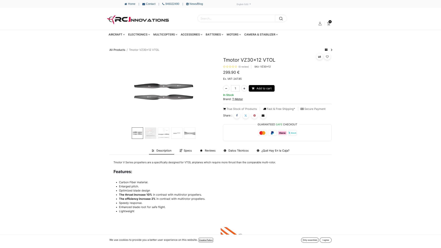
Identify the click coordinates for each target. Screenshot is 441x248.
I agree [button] (325, 240)
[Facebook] (237, 115)
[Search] (281, 18)
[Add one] (244, 88)
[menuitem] (329, 23)
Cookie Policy (206, 240)
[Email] (263, 115)
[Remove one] (226, 88)
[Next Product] (331, 49)
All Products (117, 49)
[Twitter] (245, 115)
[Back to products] (326, 50)
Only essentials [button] (310, 240)
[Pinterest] (254, 115)
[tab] (162, 150)
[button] (117, 91)
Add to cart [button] (264, 88)
